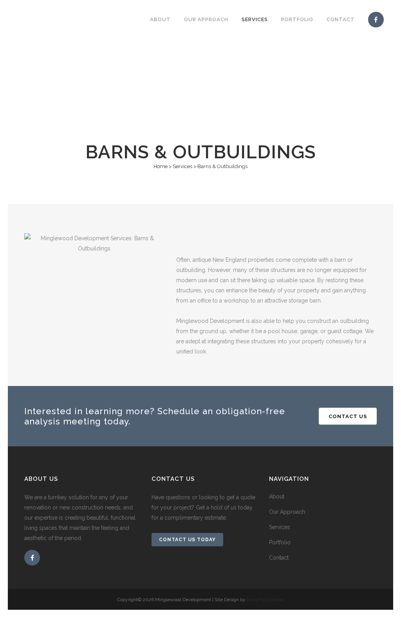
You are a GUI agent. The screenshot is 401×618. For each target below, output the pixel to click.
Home (161, 166)
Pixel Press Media (265, 599)
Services (182, 166)
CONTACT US (348, 416)
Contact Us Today (187, 539)
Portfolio (280, 542)
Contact (279, 558)
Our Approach (287, 512)
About (276, 496)
